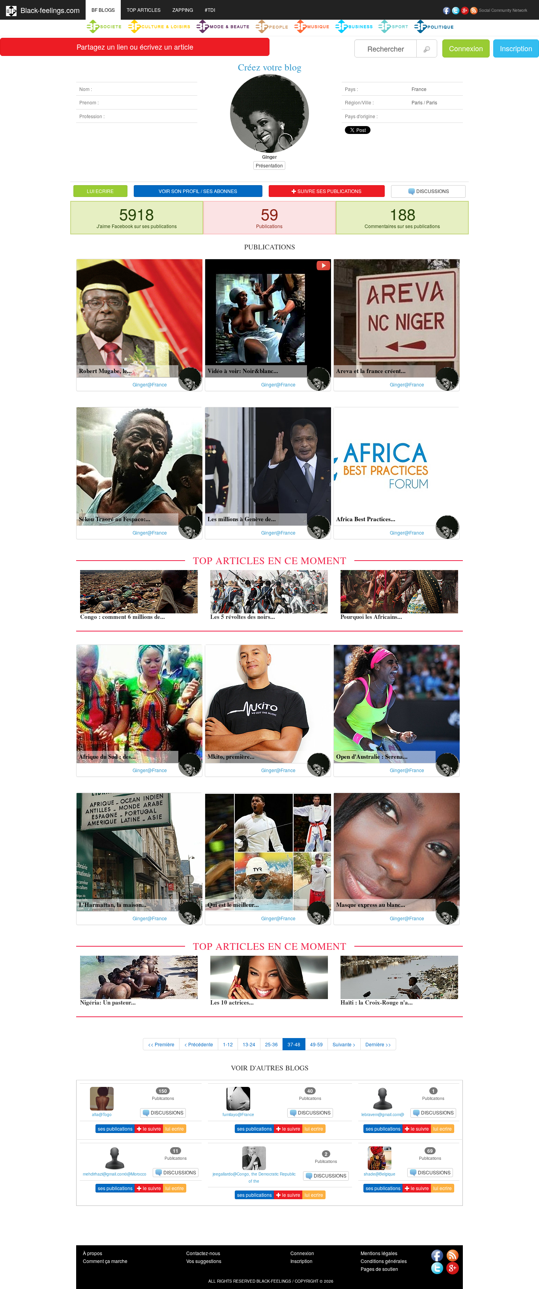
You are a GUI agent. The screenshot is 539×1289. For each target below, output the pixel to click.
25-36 (271, 1044)
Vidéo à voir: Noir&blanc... (243, 370)
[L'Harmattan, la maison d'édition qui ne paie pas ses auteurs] (139, 851)
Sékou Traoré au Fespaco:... (114, 518)
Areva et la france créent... (371, 370)
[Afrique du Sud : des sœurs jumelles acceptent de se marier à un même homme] (139, 703)
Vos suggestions (203, 1260)
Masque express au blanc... (370, 904)
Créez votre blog (269, 67)
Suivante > (344, 1044)
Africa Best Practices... (365, 518)
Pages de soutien (379, 1268)
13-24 (249, 1044)
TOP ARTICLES (144, 9)
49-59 (316, 1044)
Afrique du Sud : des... (107, 756)
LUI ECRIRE (100, 191)
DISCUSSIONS (432, 191)
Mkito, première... (231, 756)
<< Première (161, 1044)
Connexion (466, 48)
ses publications (115, 1128)
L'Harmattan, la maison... (112, 904)
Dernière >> (378, 1044)
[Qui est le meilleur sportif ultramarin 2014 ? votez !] (268, 851)
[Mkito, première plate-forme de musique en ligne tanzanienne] (268, 703)
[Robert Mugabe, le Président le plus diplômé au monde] (139, 317)
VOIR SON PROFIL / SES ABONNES (198, 191)
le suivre (151, 1128)
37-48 (294, 1044)
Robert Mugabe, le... (105, 370)
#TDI (210, 9)
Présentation (269, 165)
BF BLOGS (103, 9)
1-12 (228, 1044)
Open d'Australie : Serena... (372, 756)
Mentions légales (379, 1253)
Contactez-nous (203, 1253)
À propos (92, 1253)
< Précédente (198, 1044)
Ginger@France (150, 384)
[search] (426, 48)
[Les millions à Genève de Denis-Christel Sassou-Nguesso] (268, 465)
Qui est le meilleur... (233, 904)
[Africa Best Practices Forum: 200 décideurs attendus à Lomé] (397, 465)
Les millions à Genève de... (242, 518)
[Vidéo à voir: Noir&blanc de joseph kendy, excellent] (268, 317)
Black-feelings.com (48, 10)
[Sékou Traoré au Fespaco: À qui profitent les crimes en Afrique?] (139, 465)
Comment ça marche (105, 1260)
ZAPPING (182, 9)
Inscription (516, 48)
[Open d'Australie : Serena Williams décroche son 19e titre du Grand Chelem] (397, 703)
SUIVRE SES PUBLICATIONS (328, 191)
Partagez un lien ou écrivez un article (135, 46)
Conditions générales (384, 1260)
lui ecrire (174, 1128)
